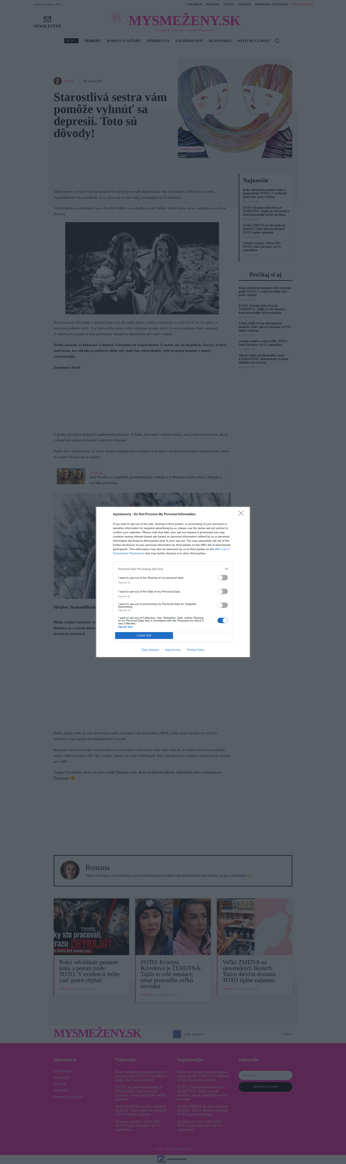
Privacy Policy (195, 649)
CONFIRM (144, 635)
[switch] (222, 577)
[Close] (242, 514)
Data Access (173, 649)
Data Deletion (150, 649)
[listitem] (173, 569)
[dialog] (173, 582)
